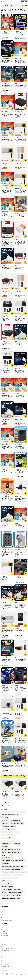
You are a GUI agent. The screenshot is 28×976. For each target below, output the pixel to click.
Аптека (2, 939)
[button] (26, 5)
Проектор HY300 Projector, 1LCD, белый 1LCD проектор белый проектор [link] (6, 421)
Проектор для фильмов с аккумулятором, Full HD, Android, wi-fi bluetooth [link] (7, 86)
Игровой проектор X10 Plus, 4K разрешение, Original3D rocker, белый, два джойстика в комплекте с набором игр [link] (7, 605)
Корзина (21, 974)
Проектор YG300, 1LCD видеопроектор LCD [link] (20, 216)
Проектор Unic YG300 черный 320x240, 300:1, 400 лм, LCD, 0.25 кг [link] (7, 794)
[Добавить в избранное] (12, 15)
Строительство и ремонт (6, 954)
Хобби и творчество (5, 942)
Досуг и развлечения (5, 925)
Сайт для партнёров (5, 914)
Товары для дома (5, 937)
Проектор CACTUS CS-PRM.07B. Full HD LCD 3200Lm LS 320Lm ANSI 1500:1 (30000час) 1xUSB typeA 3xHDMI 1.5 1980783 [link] (7, 344)
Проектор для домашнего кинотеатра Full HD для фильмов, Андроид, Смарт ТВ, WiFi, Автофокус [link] (20, 34)
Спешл (7, 974)
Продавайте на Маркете (6, 911)
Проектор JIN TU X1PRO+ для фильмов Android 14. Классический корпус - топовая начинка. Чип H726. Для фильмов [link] (7, 499)
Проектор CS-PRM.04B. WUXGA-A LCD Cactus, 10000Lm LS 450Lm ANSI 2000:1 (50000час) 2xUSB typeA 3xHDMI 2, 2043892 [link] (20, 114)
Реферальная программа (6, 920)
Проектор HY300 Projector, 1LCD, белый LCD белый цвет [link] (6, 268)
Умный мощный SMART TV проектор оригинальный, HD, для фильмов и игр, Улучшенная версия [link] (7, 688)
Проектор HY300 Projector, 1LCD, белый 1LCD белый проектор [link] (19, 344)
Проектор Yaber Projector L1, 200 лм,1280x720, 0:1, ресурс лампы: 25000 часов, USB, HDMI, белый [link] (7, 631)
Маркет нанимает (5, 964)
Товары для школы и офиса (7, 948)
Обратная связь (4, 962)
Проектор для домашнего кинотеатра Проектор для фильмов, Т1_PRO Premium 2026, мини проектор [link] (7, 766)
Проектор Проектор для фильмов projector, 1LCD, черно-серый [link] (7, 61)
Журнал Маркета (5, 966)
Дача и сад (3, 944)
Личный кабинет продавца (7, 909)
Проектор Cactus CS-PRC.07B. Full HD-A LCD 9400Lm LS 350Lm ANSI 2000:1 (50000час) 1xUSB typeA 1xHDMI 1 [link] (7, 552)
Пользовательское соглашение (7, 960)
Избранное (16, 974)
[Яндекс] (11, 971)
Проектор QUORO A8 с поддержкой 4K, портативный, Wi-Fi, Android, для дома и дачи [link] (20, 766)
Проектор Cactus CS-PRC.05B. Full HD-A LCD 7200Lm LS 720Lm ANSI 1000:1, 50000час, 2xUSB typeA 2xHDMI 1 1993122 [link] (7, 242)
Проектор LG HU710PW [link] (7, 714)
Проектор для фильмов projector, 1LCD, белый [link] (7, 191)
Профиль (25, 974)
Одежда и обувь (4, 935)
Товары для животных (6, 952)
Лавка (11, 974)
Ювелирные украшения (6, 957)
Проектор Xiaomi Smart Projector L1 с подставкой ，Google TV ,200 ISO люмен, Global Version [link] (20, 688)
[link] (13, 812)
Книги (2, 946)
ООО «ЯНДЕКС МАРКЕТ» (10, 969)
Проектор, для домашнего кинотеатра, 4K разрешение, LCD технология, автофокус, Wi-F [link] (20, 579)
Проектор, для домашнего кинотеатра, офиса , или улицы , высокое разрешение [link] (20, 86)
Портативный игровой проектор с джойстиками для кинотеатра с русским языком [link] (7, 34)
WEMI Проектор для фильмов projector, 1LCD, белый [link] (20, 61)
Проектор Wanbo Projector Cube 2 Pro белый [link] (20, 552)
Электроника (4, 933)
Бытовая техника (5, 929)
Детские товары (4, 955)
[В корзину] (12, 28)
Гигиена (3, 931)
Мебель (2, 927)
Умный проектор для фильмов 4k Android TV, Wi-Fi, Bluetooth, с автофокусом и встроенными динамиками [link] (7, 660)
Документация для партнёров (7, 912)
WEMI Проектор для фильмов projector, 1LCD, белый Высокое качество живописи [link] (7, 216)
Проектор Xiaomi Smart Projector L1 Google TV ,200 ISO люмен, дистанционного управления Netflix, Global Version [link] (20, 447)
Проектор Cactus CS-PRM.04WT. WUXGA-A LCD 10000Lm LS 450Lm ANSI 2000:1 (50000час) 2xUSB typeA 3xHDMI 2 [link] (20, 472)
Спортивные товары (5, 950)
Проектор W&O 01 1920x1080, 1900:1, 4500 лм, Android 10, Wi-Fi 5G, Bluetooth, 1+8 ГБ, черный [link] (7, 741)
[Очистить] (22, 5)
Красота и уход (4, 940)
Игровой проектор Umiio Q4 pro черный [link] (20, 499)
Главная (2, 974)
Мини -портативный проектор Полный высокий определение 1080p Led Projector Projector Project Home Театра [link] (6, 319)
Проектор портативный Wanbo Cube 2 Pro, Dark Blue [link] (20, 631)
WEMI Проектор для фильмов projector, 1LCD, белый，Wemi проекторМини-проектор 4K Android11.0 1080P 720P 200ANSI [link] (20, 371)
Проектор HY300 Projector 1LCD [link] (5, 526)
